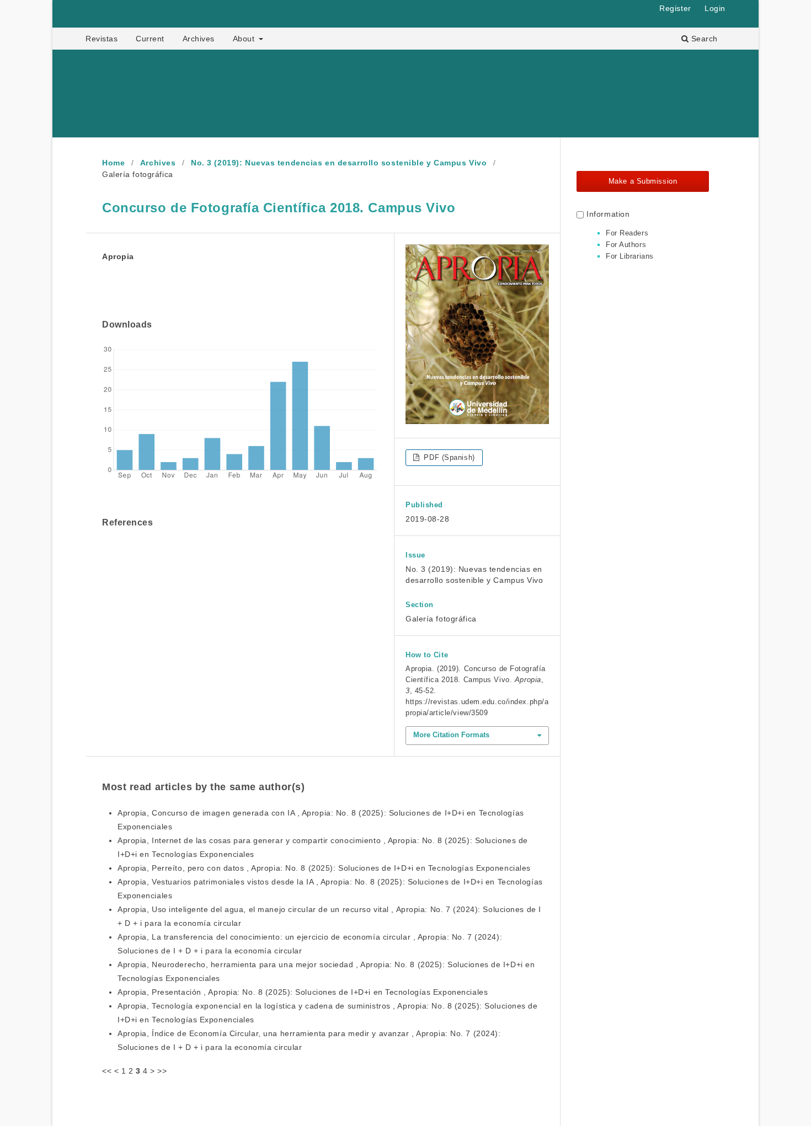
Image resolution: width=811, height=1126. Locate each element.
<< (106, 1070)
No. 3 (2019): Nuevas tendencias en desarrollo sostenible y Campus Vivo (339, 162)
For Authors (626, 244)
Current (150, 38)
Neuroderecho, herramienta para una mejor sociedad (254, 964)
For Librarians (630, 256)
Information (607, 214)
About (245, 38)
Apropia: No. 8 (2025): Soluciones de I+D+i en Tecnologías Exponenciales (391, 868)
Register (675, 8)
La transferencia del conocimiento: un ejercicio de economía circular (282, 936)
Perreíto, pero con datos (199, 868)
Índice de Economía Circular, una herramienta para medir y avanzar (282, 1033)
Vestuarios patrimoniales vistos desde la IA (234, 881)
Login (715, 8)
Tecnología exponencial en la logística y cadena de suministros (272, 1005)
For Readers (627, 233)
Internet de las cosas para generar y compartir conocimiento (267, 840)
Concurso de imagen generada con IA (224, 812)
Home (113, 162)
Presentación (178, 992)
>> (162, 1070)
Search (703, 38)
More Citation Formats (451, 735)
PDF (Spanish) (448, 457)
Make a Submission (643, 181)
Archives (199, 38)
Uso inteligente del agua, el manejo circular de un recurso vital (271, 909)
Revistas (102, 38)
